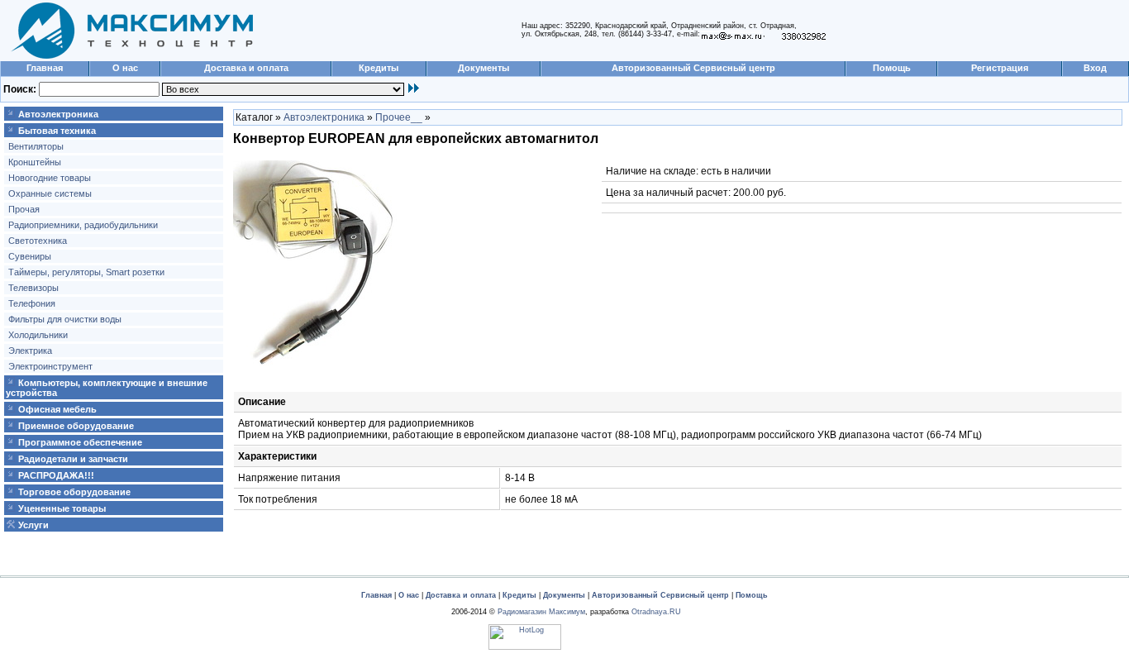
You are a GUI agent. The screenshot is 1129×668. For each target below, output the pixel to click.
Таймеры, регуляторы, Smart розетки (86, 272)
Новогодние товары (49, 178)
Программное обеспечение (80, 442)
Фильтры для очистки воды (64, 319)
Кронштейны (34, 162)
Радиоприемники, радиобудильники (83, 225)
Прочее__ (398, 117)
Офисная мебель (57, 409)
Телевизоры (33, 288)
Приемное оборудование (76, 426)
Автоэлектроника (58, 114)
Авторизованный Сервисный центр (693, 68)
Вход (1095, 68)
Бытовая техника (57, 131)
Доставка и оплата (246, 68)
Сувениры (29, 256)
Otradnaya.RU (656, 612)
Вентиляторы (36, 146)
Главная (44, 68)
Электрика (30, 350)
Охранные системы (50, 193)
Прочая (24, 209)
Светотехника (37, 241)
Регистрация (999, 68)
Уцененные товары (62, 508)
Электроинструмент (50, 366)
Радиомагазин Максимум (541, 612)
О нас (125, 68)
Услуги (33, 525)
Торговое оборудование (74, 492)
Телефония (31, 303)
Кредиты (378, 68)
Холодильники (38, 335)
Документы (483, 68)
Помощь (892, 68)
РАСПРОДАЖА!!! (56, 475)
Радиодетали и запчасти (73, 459)
